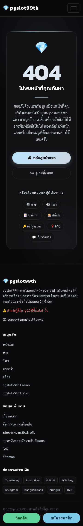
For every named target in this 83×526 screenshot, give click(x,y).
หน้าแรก (8, 344)
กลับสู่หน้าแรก (44, 158)
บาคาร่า (8, 369)
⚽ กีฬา (51, 204)
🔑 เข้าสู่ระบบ (32, 226)
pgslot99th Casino (16, 385)
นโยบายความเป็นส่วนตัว (19, 432)
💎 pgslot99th (21, 8)
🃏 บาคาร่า (30, 215)
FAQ (5, 448)
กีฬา (6, 360)
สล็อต (7, 377)
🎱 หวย (31, 204)
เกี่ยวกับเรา (10, 416)
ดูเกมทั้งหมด (44, 173)
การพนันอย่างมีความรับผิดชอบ (24, 440)
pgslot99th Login (15, 393)
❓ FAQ (55, 226)
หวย (6, 352)
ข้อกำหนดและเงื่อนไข (17, 424)
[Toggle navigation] (73, 8)
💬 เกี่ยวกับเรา (41, 237)
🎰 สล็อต (53, 215)
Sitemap (9, 456)
